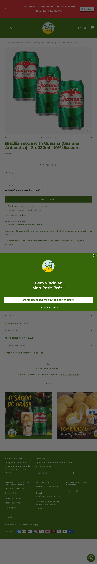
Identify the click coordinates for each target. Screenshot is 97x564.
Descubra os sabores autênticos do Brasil (48, 299)
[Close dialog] (94, 255)
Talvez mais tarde (48, 307)
